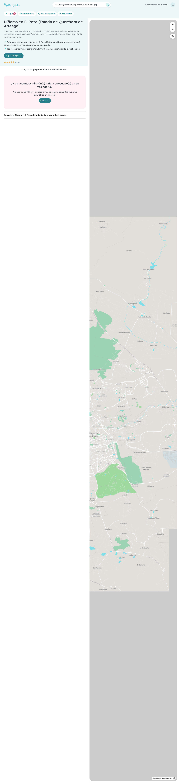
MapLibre (156, 778)
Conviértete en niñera (156, 5)
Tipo (11, 13)
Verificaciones (48, 13)
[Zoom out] (172, 29)
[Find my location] (172, 36)
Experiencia (28, 13)
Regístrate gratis (13, 55)
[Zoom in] (172, 24)
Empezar (44, 100)
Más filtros (66, 13)
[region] (133, 400)
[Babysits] (11, 5)
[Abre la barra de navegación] (172, 4)
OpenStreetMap (167, 778)
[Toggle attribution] (174, 778)
